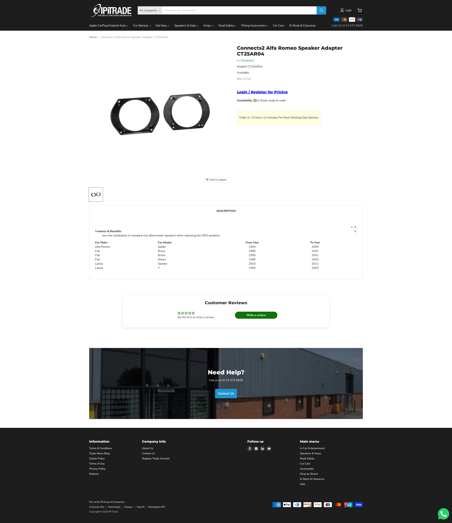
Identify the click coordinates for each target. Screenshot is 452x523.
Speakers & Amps (310, 453)
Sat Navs (162, 25)
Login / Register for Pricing (262, 92)
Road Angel (114, 507)
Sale (302, 484)
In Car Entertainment (312, 448)
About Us (147, 448)
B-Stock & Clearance (302, 25)
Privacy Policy (97, 468)
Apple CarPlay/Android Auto (107, 25)
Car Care (278, 25)
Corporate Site (96, 507)
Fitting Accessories (253, 25)
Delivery (94, 474)
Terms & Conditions (100, 448)
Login (348, 10)
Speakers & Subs (185, 25)
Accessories (307, 468)
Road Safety (226, 25)
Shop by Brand (309, 474)
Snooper (128, 507)
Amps (207, 25)
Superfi (140, 507)
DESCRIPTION (226, 211)
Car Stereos (141, 25)
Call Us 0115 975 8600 (347, 25)
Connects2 (247, 60)
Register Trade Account (156, 458)
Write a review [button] (256, 315)
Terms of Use (97, 463)
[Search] (321, 10)
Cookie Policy (97, 458)
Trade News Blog (99, 453)
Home (93, 37)
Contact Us (148, 453)
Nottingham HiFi (156, 507)
